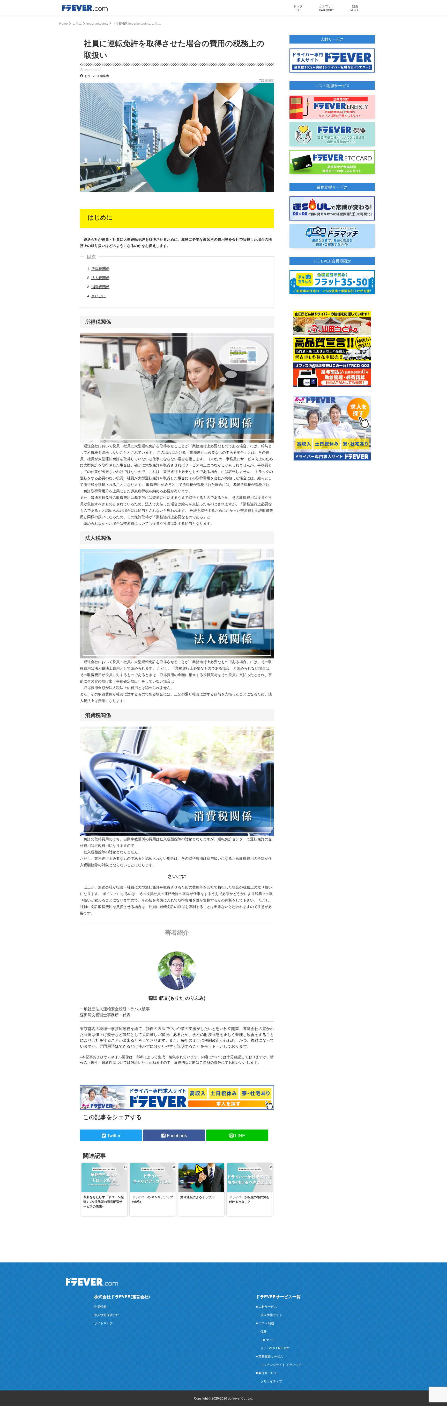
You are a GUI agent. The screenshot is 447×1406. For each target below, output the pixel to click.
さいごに (98, 295)
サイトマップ (103, 1323)
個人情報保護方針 (106, 1314)
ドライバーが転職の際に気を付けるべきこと (249, 1199)
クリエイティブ (271, 1381)
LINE (239, 1135)
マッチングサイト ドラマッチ (281, 1364)
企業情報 (100, 1306)
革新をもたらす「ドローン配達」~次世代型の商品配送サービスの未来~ (103, 1202)
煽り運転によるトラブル (197, 1197)
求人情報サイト (271, 1314)
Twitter (113, 1135)
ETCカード (268, 1339)
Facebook (176, 1135)
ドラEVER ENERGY (274, 1348)
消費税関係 (100, 286)
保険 (263, 1331)
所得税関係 (100, 268)
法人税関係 (100, 277)
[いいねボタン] (270, 196)
